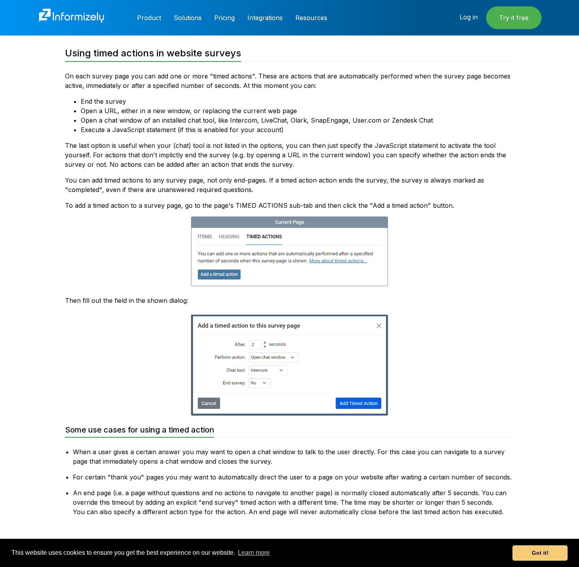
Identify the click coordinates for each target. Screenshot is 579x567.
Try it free (514, 18)
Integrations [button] (265, 18)
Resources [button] (311, 18)
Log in (469, 17)
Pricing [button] (224, 18)
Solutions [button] (188, 18)
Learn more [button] (254, 552)
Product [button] (149, 18)
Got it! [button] (540, 553)
